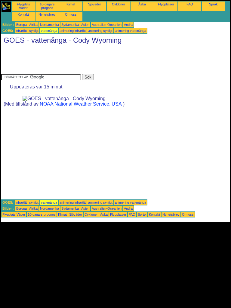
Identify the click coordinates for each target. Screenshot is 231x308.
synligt (33, 30)
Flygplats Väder (23, 6)
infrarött (21, 30)
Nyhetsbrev (47, 14)
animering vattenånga (130, 30)
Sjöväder (94, 4)
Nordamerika (49, 24)
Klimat (70, 4)
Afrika (33, 24)
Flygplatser (166, 4)
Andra (128, 24)
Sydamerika (70, 24)
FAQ (189, 4)
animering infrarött (73, 30)
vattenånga (49, 30)
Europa (21, 24)
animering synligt (100, 30)
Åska (142, 4)
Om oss (71, 14)
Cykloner (118, 4)
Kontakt (23, 14)
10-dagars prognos (47, 6)
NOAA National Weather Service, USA (81, 103)
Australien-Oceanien (107, 24)
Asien (85, 24)
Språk (213, 4)
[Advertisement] (110, 60)
